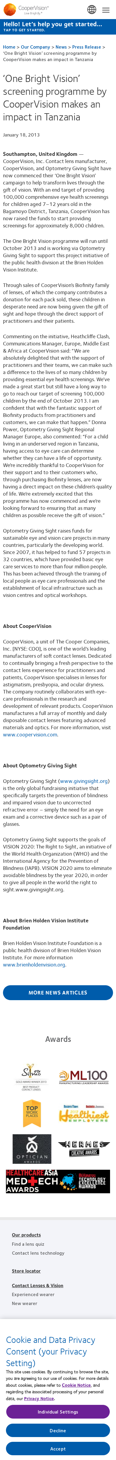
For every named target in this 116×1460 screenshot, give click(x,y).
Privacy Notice (39, 1398)
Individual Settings (58, 1411)
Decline (58, 1430)
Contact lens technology (38, 1252)
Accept (58, 1448)
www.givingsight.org (84, 781)
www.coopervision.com (30, 734)
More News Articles (58, 992)
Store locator (26, 1270)
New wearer (24, 1303)
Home (9, 46)
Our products (26, 1234)
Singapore (92, 10)
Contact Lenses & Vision (37, 1285)
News (61, 46)
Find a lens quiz (28, 1244)
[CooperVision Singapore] (58, 9)
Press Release (86, 46)
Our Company (35, 46)
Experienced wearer (33, 1294)
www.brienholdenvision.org (34, 964)
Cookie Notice (76, 1384)
